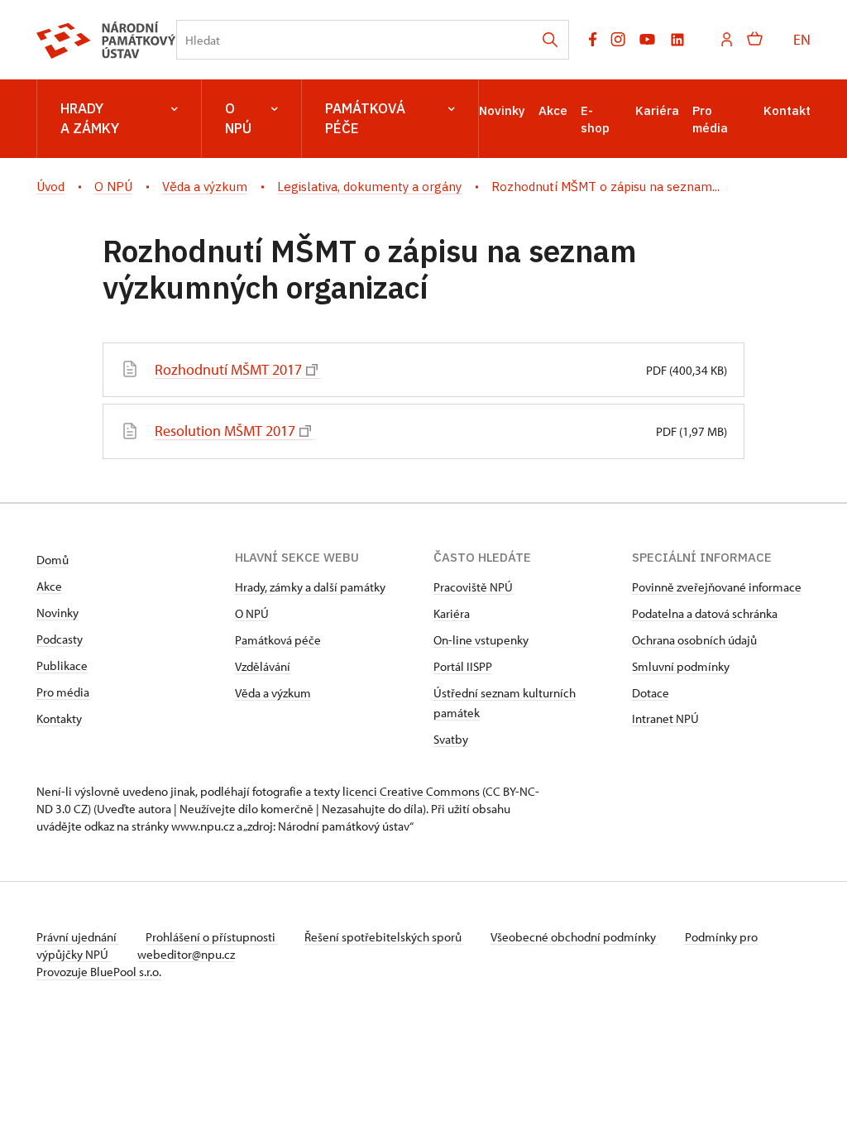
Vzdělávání (262, 666)
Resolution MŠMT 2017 (225, 430)
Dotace (650, 693)
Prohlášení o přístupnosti (212, 937)
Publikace (62, 665)
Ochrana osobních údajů (694, 640)
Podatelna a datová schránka (705, 613)
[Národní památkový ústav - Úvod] (106, 40)
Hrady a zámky (89, 118)
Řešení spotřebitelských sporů (384, 937)
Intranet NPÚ (665, 718)
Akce (552, 110)
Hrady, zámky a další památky (310, 587)
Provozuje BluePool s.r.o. (98, 971)
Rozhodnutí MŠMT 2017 (228, 369)
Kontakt (787, 110)
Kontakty (59, 718)
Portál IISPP (462, 666)
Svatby (450, 739)
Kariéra (657, 110)
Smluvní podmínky (681, 666)
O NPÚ (238, 118)
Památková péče (365, 118)
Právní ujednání (77, 937)
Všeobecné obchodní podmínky (574, 937)
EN (802, 39)
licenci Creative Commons (411, 791)
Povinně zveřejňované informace (717, 587)
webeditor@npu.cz (186, 954)
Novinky (502, 110)
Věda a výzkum (273, 693)
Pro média (62, 692)
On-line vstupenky (481, 640)
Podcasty (59, 639)
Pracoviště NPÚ (473, 587)
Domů (52, 559)
